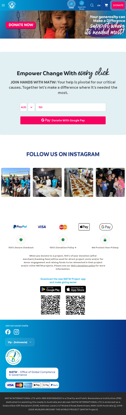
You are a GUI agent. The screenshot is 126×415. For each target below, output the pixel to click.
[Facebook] (7, 332)
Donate (118, 5)
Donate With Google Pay (68, 120)
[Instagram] (16, 332)
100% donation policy (83, 265)
